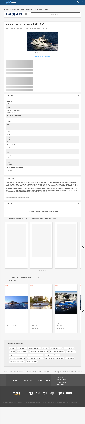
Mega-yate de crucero (22, 351)
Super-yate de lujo (71, 351)
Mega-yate (12, 351)
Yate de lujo (12, 348)
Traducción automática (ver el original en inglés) (17, 197)
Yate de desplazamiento (56, 348)
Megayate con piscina (32, 361)
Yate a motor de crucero (34, 348)
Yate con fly (45, 348)
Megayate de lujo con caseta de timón (39, 351)
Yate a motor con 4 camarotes (36, 355)
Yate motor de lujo (22, 348)
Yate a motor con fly (69, 348)
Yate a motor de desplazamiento (17, 358)
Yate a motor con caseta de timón (35, 358)
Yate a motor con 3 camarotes (57, 351)
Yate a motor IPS (70, 358)
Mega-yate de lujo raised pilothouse (18, 355)
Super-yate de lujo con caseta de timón (54, 358)
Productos (54, 14)
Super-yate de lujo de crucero (52, 355)
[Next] (60, 41)
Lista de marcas (60, 376)
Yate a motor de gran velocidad (17, 361)
